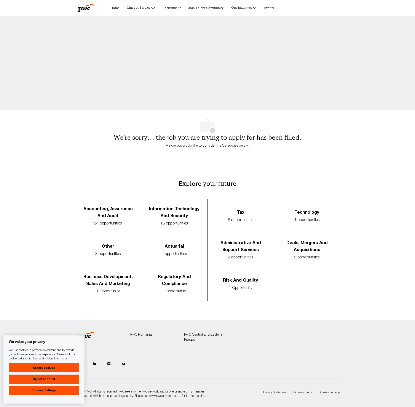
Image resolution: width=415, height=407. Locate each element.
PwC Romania (141, 335)
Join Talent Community (205, 8)
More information (57, 358)
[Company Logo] (85, 8)
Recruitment (172, 8)
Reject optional (44, 379)
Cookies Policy (303, 392)
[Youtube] (123, 364)
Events (269, 8)
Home (115, 8)
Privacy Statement (275, 392)
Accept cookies (44, 367)
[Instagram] (109, 364)
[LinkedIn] (94, 364)
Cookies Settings (329, 392)
